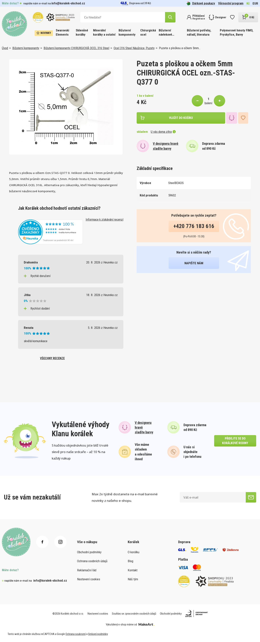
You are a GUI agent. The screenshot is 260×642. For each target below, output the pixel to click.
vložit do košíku (181, 118)
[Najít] (170, 17)
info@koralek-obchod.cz (68, 3)
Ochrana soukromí (75, 634)
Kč (248, 3)
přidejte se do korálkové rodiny (235, 441)
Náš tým (133, 579)
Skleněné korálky (82, 32)
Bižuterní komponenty (127, 32)
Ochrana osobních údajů (92, 561)
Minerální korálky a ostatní (104, 32)
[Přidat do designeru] (231, 118)
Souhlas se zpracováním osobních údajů (134, 613)
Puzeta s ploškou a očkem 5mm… (179, 48)
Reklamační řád (86, 570)
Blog (130, 561)
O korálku (133, 552)
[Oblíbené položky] (232, 17)
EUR (255, 3)
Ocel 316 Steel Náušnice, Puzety (134, 48)
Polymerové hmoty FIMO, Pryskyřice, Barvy (236, 32)
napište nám (193, 263)
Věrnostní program (230, 3)
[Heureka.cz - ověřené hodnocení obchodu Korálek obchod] (50, 231)
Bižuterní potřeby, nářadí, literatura (199, 32)
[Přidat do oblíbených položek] (243, 118)
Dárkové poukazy (203, 3)
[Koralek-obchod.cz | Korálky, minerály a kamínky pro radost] (14, 23)
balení (208, 103)
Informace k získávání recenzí (104, 219)
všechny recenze (52, 358)
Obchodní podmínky (89, 552)
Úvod (5, 48)
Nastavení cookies (88, 579)
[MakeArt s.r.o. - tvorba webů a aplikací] (146, 624)
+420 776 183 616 (193, 226)
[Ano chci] (251, 497)
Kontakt (132, 570)
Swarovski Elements (62, 32)
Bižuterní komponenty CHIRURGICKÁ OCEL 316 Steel (76, 48)
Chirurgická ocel (148, 32)
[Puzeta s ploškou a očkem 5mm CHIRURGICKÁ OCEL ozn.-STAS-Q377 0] (66, 106)
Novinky (46, 32)
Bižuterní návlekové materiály (165, 32)
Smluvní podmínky (98, 634)
